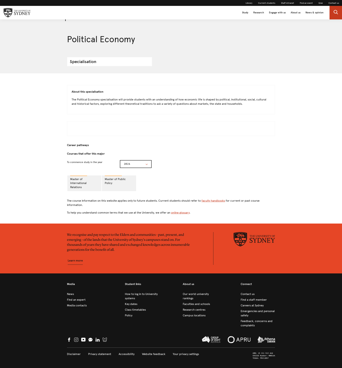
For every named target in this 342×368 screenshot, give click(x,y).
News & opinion (314, 12)
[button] (336, 12)
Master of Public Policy (115, 181)
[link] (249, 3)
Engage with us (277, 12)
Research (258, 12)
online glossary (180, 212)
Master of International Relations (78, 183)
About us (295, 12)
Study (245, 12)
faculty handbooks (213, 200)
